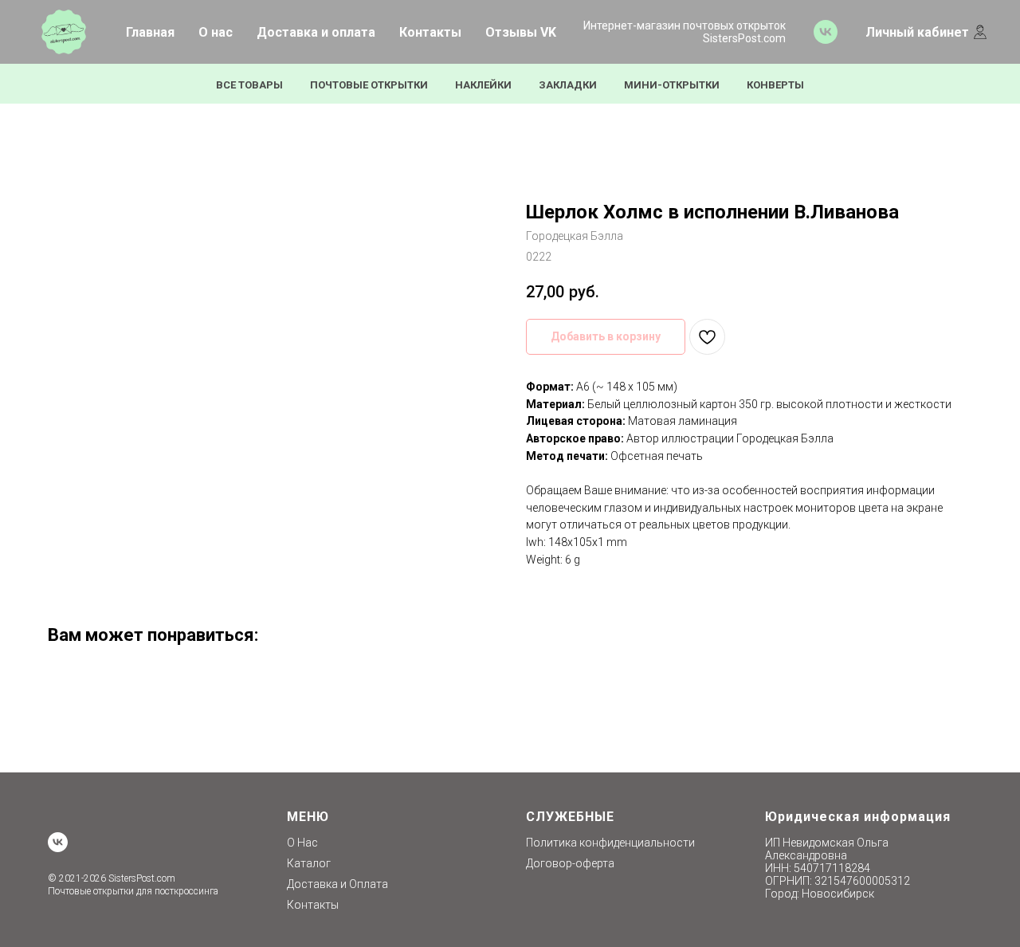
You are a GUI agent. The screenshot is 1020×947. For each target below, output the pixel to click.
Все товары (249, 85)
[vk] (826, 32)
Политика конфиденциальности (610, 842)
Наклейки (483, 85)
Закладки (568, 85)
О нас (215, 32)
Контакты (430, 32)
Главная (150, 32)
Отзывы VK (520, 32)
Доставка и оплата (316, 32)
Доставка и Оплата (337, 884)
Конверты (775, 85)
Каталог (309, 863)
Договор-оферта (570, 863)
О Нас (302, 842)
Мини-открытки (672, 85)
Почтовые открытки (369, 85)
